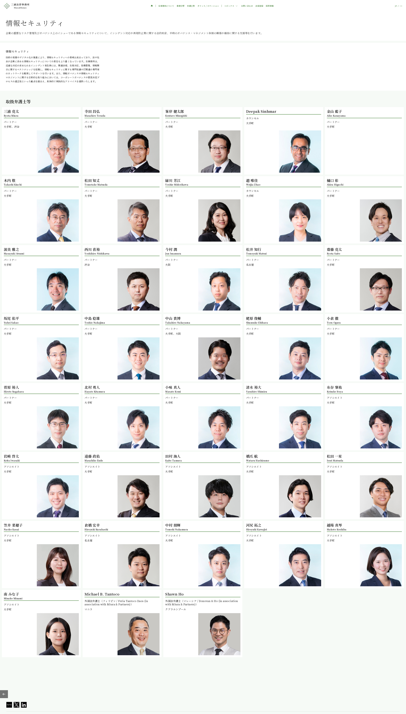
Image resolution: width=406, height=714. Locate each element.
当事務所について (166, 6)
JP (396, 6)
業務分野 (181, 6)
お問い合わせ (247, 6)
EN (401, 6)
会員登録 (259, 6)
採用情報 (270, 6)
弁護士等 (191, 6)
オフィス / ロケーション (208, 6)
